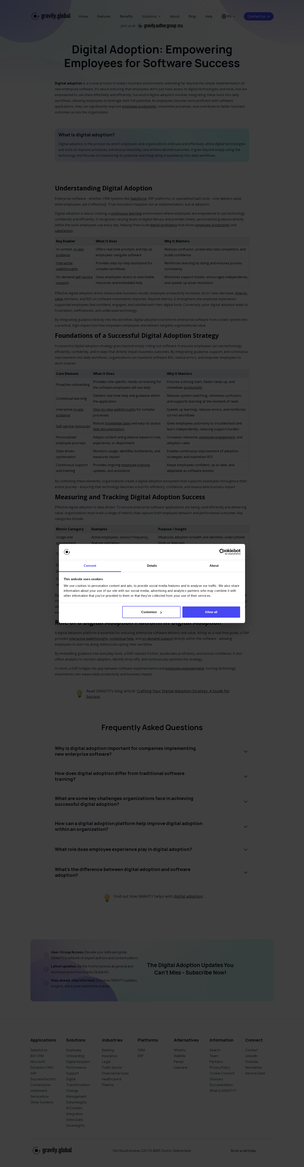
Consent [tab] (90, 565)
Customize (149, 612)
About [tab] (214, 565)
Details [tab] (152, 565)
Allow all (211, 612)
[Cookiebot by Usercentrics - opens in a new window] (222, 552)
